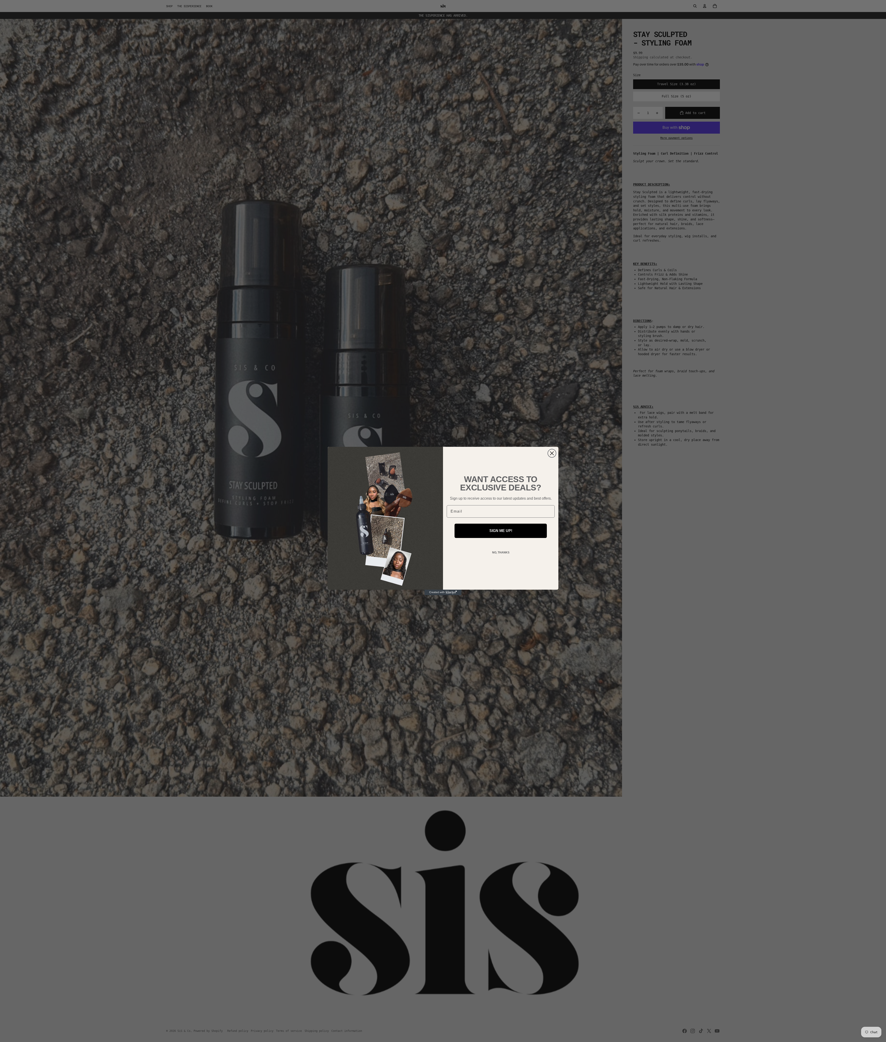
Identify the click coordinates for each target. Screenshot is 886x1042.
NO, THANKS (500, 552)
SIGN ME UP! (500, 531)
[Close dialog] (552, 453)
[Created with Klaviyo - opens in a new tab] (443, 592)
